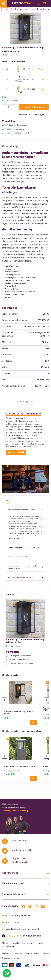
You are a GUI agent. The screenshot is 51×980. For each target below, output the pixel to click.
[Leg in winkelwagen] (33, 722)
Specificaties (9, 308)
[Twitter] (30, 907)
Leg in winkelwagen (34, 107)
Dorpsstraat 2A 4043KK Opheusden (20, 860)
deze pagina (14, 538)
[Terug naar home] (12, 9)
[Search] (45, 3)
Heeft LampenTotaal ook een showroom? (24, 548)
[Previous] (4, 28)
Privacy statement (32, 953)
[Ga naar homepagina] (23, 3)
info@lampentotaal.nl (21, 850)
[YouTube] (43, 907)
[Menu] (3, 3)
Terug (6, 9)
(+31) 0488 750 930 (20, 841)
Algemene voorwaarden (12, 953)
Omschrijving (10, 146)
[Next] (47, 28)
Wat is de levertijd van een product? (21, 577)
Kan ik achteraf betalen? (17, 557)
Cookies (46, 953)
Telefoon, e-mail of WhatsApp (16, 811)
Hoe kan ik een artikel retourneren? (21, 510)
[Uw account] (38, 3)
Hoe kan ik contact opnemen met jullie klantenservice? (22, 567)
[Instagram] (36, 907)
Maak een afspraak (16, 452)
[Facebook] (24, 907)
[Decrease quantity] (4, 107)
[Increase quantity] (13, 107)
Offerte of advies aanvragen (31, 115)
